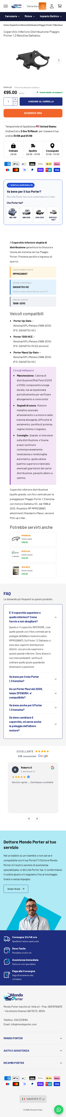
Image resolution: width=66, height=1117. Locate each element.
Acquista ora (33, 113)
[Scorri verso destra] (58, 60)
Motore (28, 16)
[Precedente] (29, 819)
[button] (6, 6)
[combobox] (35, 6)
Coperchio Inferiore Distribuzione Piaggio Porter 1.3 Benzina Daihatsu (36, 25)
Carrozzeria (11, 16)
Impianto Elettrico (49, 16)
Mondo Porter (36, 1110)
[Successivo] (37, 819)
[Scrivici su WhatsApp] (58, 1109)
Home (6, 25)
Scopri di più (13, 888)
